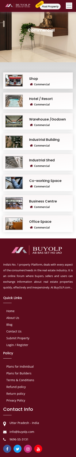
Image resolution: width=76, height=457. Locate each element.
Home (10, 311)
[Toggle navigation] (69, 6)
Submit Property (17, 338)
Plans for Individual (20, 366)
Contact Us (14, 331)
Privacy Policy (15, 400)
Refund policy (16, 387)
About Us (12, 318)
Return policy (15, 394)
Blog (9, 325)
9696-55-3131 (19, 439)
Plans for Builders (18, 373)
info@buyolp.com (22, 432)
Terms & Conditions (20, 380)
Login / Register (17, 345)
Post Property (50, 6)
